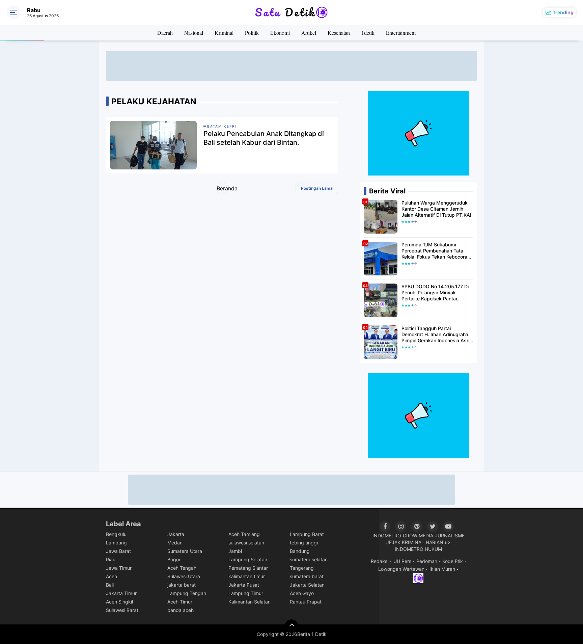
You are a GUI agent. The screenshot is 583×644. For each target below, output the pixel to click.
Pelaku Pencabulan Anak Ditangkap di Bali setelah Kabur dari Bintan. (263, 138)
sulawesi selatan (246, 542)
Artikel (308, 32)
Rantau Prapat (306, 602)
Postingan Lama (317, 188)
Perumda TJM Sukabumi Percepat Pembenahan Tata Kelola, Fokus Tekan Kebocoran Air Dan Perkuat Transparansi (435, 251)
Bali (110, 585)
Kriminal (224, 32)
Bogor (174, 559)
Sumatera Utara (184, 551)
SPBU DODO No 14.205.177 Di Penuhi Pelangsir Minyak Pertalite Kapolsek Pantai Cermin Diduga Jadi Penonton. (435, 293)
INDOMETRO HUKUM (418, 549)
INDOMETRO (386, 535)
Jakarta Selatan (307, 585)
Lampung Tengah (186, 593)
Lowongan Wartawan (401, 569)
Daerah (165, 32)
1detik (367, 32)
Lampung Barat (307, 534)
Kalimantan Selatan (249, 602)
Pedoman (426, 561)
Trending (563, 12)
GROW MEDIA (418, 535)
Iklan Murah (442, 569)
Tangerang (302, 568)
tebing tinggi (304, 542)
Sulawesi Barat (122, 610)
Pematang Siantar (248, 568)
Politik (252, 32)
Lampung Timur (245, 593)
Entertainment (401, 32)
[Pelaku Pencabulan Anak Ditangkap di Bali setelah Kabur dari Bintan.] (153, 144)
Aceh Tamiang (244, 534)
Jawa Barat (118, 551)
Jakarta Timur (121, 593)
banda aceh (180, 610)
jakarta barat (181, 585)
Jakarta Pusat (243, 585)
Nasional (193, 32)
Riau (110, 559)
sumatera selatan (309, 559)
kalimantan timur (246, 576)
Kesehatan (339, 32)
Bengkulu (116, 534)
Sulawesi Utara (183, 576)
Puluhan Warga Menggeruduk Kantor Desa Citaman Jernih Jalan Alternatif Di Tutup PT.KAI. (437, 209)
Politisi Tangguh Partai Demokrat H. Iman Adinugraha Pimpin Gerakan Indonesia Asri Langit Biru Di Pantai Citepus (435, 334)
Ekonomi (280, 32)
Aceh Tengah (181, 568)
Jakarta (175, 534)
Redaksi (379, 561)
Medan (175, 542)
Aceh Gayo (302, 593)
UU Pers (402, 561)
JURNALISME (450, 535)
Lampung (116, 542)
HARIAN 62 (438, 542)
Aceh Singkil (119, 602)
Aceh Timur (179, 602)
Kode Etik (452, 561)
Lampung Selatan (247, 559)
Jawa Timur (119, 568)
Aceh (111, 576)
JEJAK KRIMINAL (405, 542)
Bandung (300, 551)
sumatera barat (307, 576)
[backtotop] (291, 626)
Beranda (222, 188)
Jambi (235, 551)
